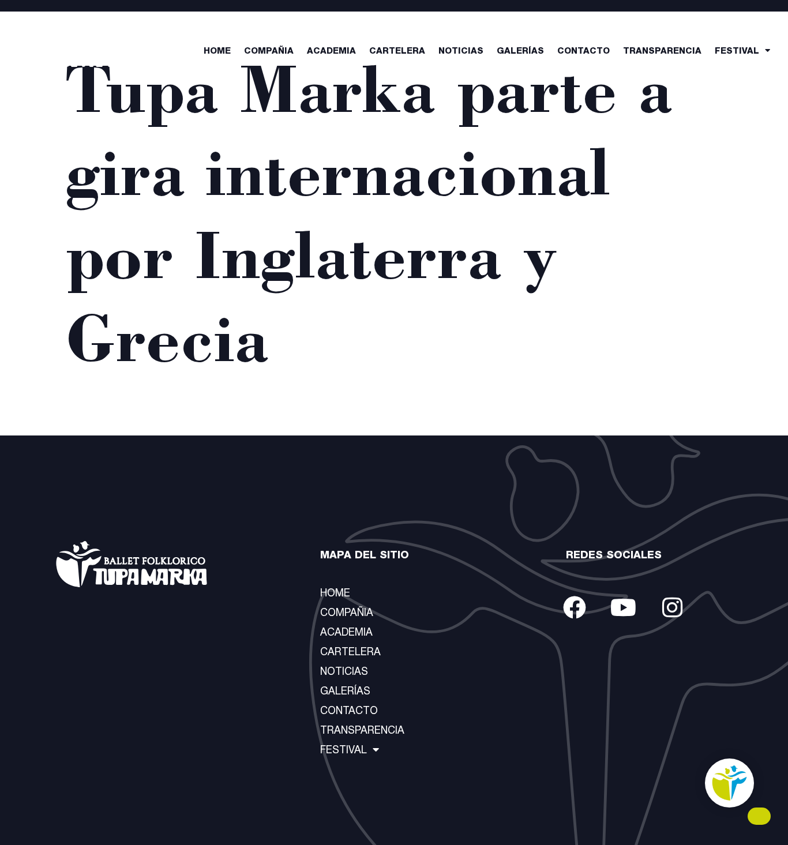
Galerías (520, 51)
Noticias (460, 51)
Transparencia (662, 51)
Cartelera (397, 51)
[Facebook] (574, 607)
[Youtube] (624, 607)
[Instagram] (673, 607)
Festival (737, 51)
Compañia (269, 51)
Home (217, 51)
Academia (331, 51)
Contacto (583, 51)
